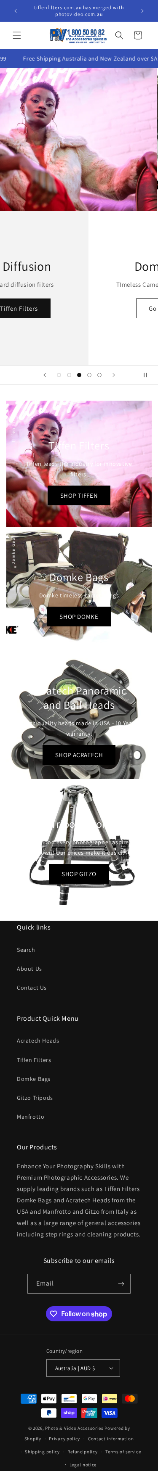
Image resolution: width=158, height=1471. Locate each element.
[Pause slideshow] (148, 375)
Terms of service (123, 1452)
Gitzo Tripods (35, 1097)
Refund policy (82, 1452)
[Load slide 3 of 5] (79, 375)
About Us (29, 968)
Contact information (111, 1439)
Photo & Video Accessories (74, 1428)
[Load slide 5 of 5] (99, 375)
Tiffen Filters (34, 1060)
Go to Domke (79, 308)
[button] (17, 35)
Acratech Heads (38, 1040)
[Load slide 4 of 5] (89, 375)
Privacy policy (64, 1439)
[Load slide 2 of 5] (69, 375)
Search (26, 949)
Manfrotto (30, 1116)
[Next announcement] (142, 11)
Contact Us (32, 987)
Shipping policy (42, 1452)
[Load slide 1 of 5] (59, 375)
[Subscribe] (121, 1284)
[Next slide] (113, 375)
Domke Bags (34, 1079)
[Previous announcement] (15, 11)
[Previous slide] (44, 375)
